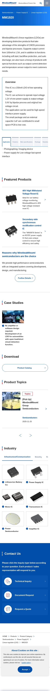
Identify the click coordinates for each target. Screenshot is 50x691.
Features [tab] (15, 142)
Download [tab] (46, 142)
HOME (5, 636)
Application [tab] (6, 142)
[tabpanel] (25, 499)
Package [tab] (37, 142)
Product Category (26, 636)
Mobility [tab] (38, 457)
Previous (20, 435)
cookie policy (26, 663)
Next (30, 435)
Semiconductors (8, 639)
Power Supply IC (23, 639)
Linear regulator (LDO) (10, 642)
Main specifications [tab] (26, 142)
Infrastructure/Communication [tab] (17, 457)
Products (14, 636)
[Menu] (47, 3)
